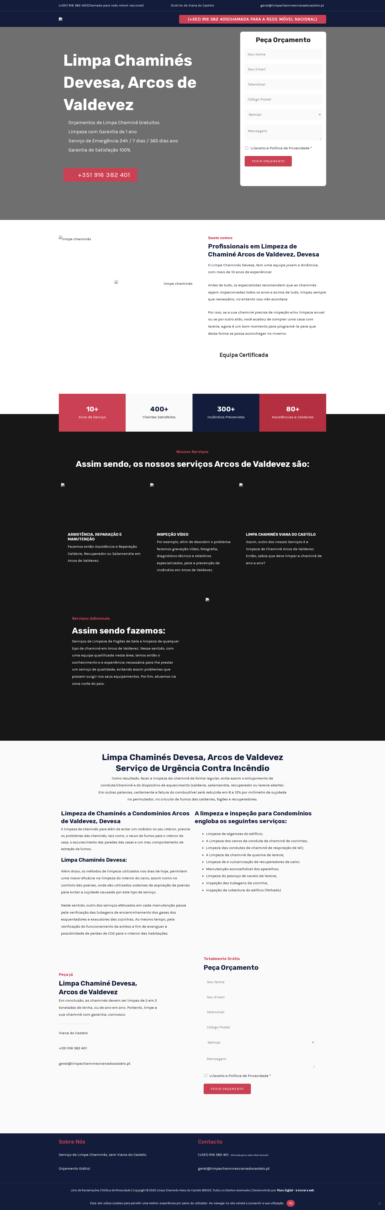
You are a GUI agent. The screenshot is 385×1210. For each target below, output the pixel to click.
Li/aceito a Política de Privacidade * (281, 148)
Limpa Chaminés (226, 265)
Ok (291, 1203)
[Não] (379, 1203)
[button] (252, 19)
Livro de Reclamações (85, 1190)
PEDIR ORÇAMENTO (268, 161)
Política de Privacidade (116, 1190)
